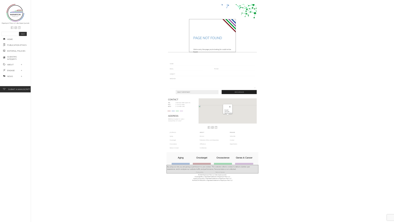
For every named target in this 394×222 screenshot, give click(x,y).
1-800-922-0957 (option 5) (182, 102)
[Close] (229, 106)
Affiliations (203, 144)
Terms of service (219, 172)
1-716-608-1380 (180, 106)
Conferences (203, 148)
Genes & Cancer (174, 148)
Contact (232, 140)
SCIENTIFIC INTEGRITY (12, 58)
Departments (233, 144)
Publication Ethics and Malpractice (209, 140)
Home (10, 39)
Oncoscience (173, 144)
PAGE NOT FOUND (207, 38)
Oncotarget (173, 140)
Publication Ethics (17, 45)
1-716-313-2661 (180, 104)
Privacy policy (199, 172)
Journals (173, 132)
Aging (171, 136)
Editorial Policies (16, 51)
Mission (202, 136)
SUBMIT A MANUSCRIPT (19, 89)
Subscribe (232, 136)
